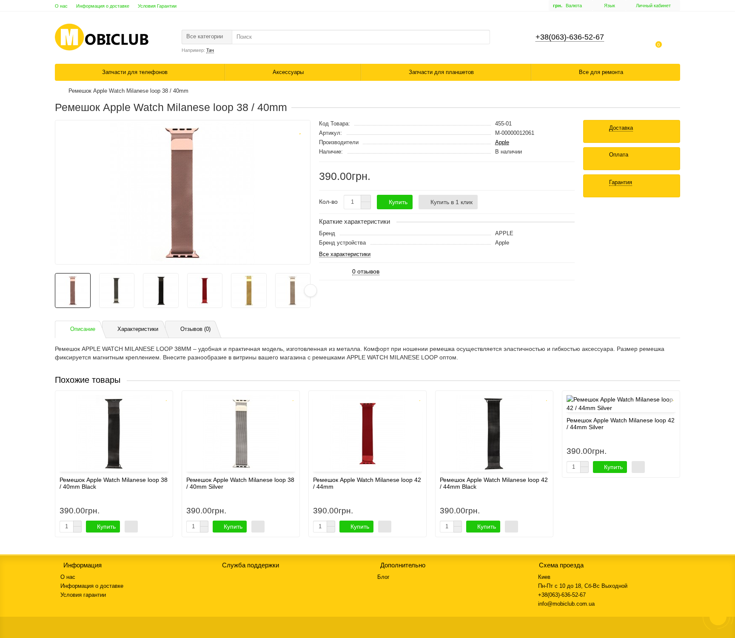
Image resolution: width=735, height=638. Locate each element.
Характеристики (137, 329)
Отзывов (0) (195, 329)
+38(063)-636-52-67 (570, 37)
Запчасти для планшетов (442, 72)
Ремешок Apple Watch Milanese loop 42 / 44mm (367, 483)
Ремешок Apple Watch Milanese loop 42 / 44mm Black (494, 483)
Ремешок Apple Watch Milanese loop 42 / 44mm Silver (621, 423)
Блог (383, 577)
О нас (61, 6)
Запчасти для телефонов (135, 72)
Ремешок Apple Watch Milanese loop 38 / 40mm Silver (240, 483)
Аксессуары (289, 72)
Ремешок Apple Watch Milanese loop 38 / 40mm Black (114, 483)
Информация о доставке (102, 6)
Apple (502, 142)
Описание (82, 329)
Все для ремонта (602, 72)
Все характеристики (344, 254)
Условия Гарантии (157, 6)
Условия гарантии (83, 595)
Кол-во (328, 201)
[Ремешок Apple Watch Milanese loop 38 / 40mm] (183, 192)
